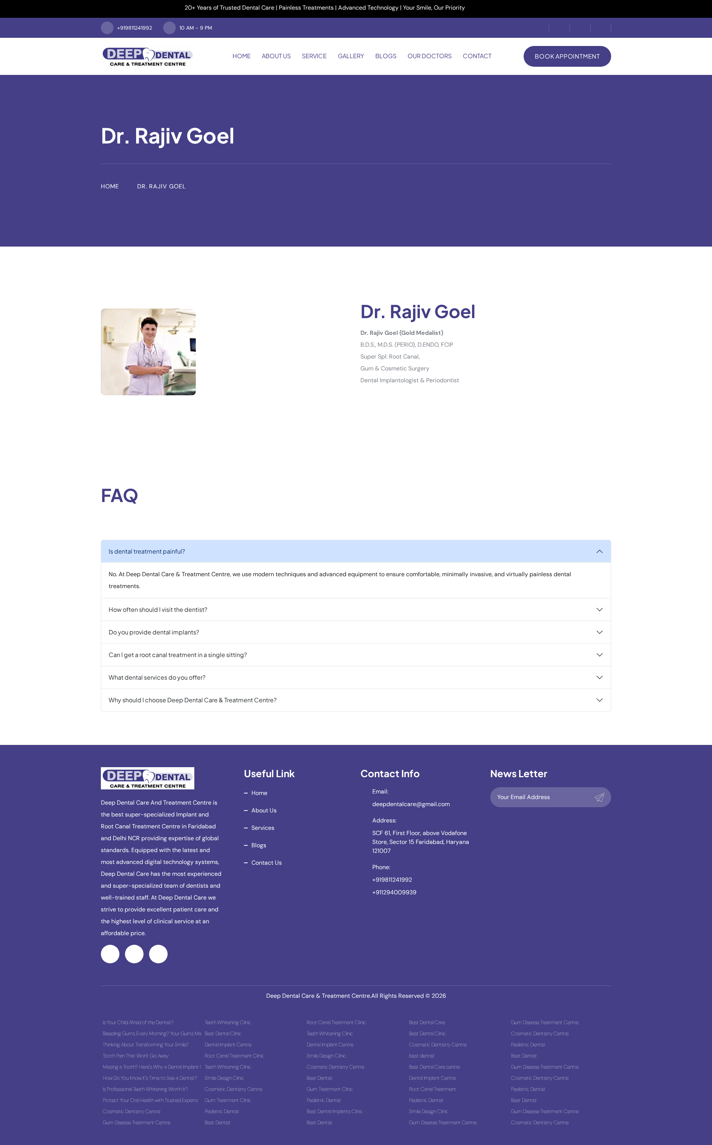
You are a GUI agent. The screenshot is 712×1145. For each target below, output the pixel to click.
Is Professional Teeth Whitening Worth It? (145, 1089)
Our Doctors (430, 56)
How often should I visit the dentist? (158, 609)
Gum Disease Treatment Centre (136, 1122)
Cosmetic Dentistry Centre (131, 1111)
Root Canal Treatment (432, 1089)
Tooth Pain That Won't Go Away (136, 1055)
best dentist (422, 1055)
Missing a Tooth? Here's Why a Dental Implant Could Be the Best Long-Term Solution (152, 1066)
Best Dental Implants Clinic (335, 1111)
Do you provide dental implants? (154, 632)
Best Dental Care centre (434, 1066)
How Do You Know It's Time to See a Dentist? (150, 1078)
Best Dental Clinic (223, 1033)
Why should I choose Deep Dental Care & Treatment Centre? (193, 700)
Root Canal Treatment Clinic (234, 1055)
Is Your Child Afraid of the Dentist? (138, 1022)
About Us (276, 56)
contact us (266, 863)
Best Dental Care (427, 1022)
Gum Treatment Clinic (228, 1100)
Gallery (351, 56)
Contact (477, 56)
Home (242, 56)
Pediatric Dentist (222, 1111)
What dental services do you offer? (157, 677)
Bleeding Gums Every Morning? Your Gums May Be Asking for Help (152, 1033)
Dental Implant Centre (228, 1044)
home (259, 793)
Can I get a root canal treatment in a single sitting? (178, 655)
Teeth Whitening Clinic (228, 1022)
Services (262, 828)
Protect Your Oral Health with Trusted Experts (150, 1100)
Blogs (385, 56)
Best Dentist (218, 1122)
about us (264, 810)
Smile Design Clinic (224, 1078)
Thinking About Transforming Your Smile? (146, 1044)
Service (314, 56)
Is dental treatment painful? (147, 551)
